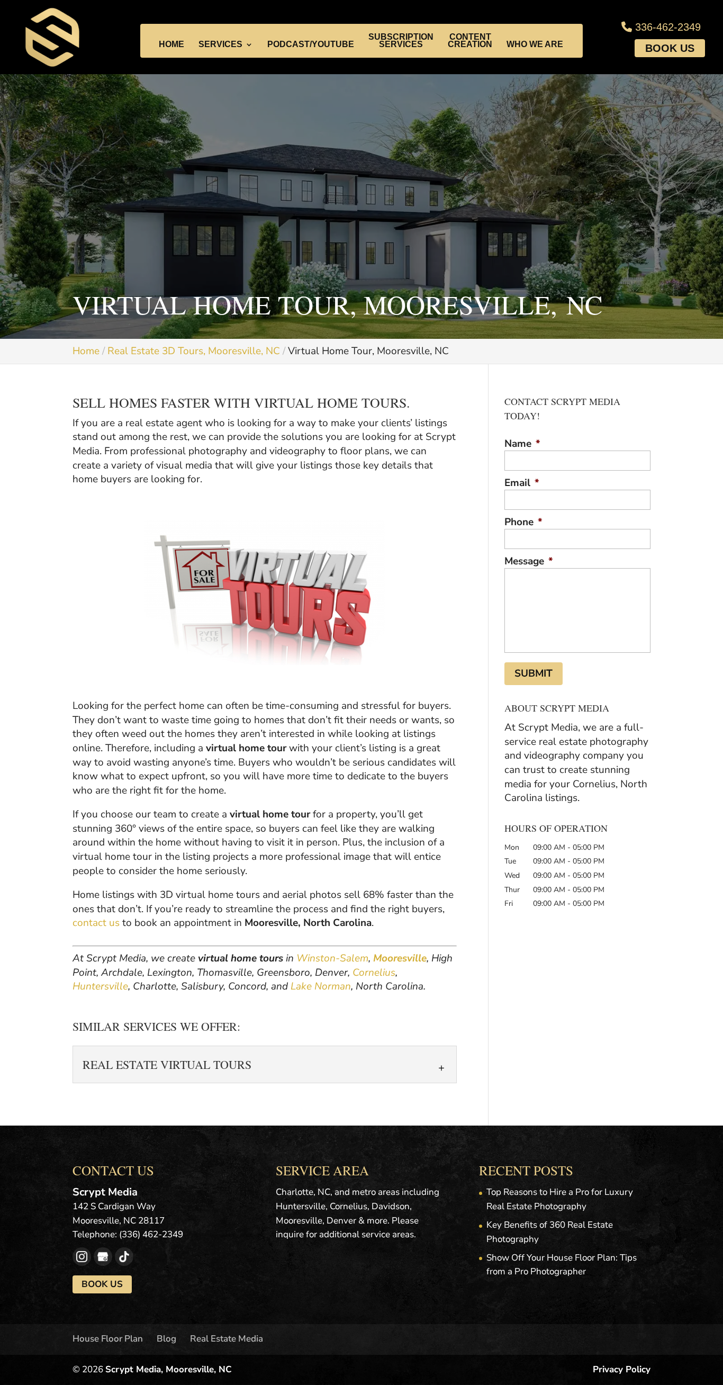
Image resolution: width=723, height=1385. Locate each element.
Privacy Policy (621, 1369)
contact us (96, 923)
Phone (523, 522)
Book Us (669, 48)
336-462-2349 (666, 27)
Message (528, 561)
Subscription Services (400, 41)
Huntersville (100, 986)
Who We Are (535, 45)
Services (220, 45)
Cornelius (374, 972)
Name (522, 444)
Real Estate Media (226, 1339)
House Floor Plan (108, 1339)
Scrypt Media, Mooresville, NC (168, 1369)
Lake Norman (321, 986)
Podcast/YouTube (310, 45)
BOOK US (102, 1284)
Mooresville (400, 958)
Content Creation (470, 41)
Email (521, 483)
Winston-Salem (332, 958)
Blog (166, 1339)
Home (171, 45)
